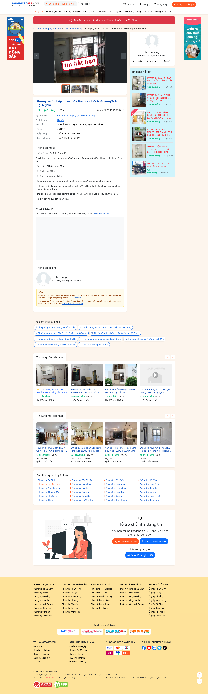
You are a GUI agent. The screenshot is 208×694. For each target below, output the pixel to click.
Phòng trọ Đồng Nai (42, 608)
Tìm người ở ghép (158, 584)
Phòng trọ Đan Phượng (116, 500)
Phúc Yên (144, 458)
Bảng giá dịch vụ (163, 11)
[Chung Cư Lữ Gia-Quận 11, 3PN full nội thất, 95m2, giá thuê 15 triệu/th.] (52, 433)
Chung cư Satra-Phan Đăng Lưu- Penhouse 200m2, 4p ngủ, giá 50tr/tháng (86, 449)
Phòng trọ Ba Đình (46, 480)
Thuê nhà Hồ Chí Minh (71, 589)
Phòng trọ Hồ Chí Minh (43, 589)
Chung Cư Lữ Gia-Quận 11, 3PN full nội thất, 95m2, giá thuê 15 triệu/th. (51, 449)
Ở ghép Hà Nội (155, 592)
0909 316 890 (49, 678)
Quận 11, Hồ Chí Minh (45, 461)
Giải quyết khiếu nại (77, 661)
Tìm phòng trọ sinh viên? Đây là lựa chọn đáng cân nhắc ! (51, 391)
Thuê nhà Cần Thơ (70, 608)
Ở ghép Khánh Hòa (157, 615)
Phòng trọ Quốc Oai (81, 496)
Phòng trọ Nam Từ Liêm (49, 488)
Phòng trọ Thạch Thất (150, 496)
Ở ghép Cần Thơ (156, 604)
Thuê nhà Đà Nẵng (70, 600)
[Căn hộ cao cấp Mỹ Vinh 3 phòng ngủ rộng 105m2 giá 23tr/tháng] (121, 433)
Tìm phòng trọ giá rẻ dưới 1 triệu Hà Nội (57, 339)
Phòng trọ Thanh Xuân (116, 488)
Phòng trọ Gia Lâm (80, 492)
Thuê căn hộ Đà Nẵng (100, 600)
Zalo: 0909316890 (155, 541)
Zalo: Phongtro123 (142, 555)
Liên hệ (36, 661)
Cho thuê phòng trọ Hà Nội (95, 344)
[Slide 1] (65, 88)
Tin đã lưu (131, 4)
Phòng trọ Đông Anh (149, 500)
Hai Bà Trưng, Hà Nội (45, 400)
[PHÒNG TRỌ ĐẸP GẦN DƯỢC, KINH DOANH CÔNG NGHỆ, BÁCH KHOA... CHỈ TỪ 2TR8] (87, 375)
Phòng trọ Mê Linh (148, 492)
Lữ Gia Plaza (41, 458)
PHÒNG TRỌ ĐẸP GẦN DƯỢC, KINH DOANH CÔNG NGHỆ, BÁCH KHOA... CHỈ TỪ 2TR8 (86, 391)
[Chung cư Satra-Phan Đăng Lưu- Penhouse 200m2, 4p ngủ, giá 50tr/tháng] (87, 433)
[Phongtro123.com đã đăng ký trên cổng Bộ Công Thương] (42, 684)
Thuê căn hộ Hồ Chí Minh (101, 589)
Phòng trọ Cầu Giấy (115, 480)
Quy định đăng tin (77, 658)
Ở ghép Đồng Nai (156, 608)
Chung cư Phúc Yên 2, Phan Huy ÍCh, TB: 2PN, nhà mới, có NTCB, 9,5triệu (155, 449)
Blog (139, 11)
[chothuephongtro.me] (140, 632)
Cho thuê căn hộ (100, 584)
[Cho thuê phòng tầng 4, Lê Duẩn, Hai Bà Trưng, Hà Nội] (121, 375)
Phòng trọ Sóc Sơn (114, 496)
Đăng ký (146, 4)
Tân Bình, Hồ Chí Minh (149, 461)
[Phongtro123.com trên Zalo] (154, 649)
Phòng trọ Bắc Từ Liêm (82, 480)
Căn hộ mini (89, 11)
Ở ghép (118, 11)
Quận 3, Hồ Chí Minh (114, 461)
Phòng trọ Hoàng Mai (116, 484)
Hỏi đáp (148, 11)
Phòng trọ (38, 11)
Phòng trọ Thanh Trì (47, 500)
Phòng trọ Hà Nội (40, 592)
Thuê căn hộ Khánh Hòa (101, 608)
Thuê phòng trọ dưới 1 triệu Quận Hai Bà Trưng (116, 333)
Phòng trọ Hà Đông (149, 480)
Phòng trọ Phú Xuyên (48, 496)
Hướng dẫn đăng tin (78, 650)
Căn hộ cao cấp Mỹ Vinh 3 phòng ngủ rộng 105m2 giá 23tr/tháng (120, 449)
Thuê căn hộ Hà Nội (99, 592)
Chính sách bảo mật (41, 658)
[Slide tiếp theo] (122, 56)
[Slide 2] (75, 88)
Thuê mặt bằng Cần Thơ (130, 600)
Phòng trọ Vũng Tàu (41, 612)
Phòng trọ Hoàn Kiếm (82, 484)
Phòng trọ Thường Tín (82, 500)
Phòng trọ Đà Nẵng (41, 596)
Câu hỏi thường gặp (77, 646)
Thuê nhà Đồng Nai (70, 604)
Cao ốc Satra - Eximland (80, 458)
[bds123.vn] (68, 632)
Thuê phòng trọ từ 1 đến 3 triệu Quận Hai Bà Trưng (62, 333)
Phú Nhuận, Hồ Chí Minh (81, 461)
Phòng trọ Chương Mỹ (48, 492)
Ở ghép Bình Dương (157, 600)
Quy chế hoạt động (41, 650)
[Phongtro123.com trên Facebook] (144, 649)
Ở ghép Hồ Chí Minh (157, 589)
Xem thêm (77, 298)
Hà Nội (60, 120)
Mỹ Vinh (108, 458)
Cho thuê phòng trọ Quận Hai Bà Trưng (76, 115)
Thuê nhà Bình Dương (71, 596)
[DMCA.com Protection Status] (61, 684)
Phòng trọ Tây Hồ (80, 488)
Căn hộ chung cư (72, 11)
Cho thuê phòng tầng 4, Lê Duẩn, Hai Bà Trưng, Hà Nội (121, 391)
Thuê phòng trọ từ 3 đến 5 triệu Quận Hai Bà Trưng (106, 327)
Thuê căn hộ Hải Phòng (101, 604)
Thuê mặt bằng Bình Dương (132, 604)
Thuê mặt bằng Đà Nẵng (130, 596)
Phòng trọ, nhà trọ (44, 584)
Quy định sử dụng (41, 654)
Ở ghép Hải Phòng (157, 612)
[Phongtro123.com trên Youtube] (149, 649)
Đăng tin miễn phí (185, 4)
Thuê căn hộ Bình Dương (101, 596)
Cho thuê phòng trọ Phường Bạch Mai (146, 339)
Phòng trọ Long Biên (149, 484)
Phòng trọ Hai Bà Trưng (49, 484)
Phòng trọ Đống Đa (149, 488)
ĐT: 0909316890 (127, 541)
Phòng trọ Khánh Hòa (42, 615)
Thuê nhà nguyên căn (74, 584)
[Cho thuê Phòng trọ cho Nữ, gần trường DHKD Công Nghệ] (156, 375)
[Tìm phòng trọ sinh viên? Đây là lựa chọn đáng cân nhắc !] (52, 375)
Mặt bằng (129, 11)
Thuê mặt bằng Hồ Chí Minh (132, 589)
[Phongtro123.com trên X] (159, 649)
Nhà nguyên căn (53, 11)
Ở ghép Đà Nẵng (156, 596)
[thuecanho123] (116, 632)
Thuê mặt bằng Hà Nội (129, 592)
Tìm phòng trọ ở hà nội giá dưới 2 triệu (102, 339)
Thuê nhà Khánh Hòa (71, 612)
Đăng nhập (162, 4)
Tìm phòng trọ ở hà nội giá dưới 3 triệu (56, 327)
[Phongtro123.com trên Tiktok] (165, 649)
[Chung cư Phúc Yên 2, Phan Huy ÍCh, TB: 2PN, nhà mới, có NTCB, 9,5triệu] (156, 433)
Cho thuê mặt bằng (130, 584)
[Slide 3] (84, 88)
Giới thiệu (37, 646)
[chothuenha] (92, 632)
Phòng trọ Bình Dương (43, 604)
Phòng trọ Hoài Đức (115, 492)
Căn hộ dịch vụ (105, 11)
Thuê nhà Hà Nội (69, 592)
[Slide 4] (93, 88)
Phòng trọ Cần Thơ (41, 600)
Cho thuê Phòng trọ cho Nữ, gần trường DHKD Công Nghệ (155, 391)
